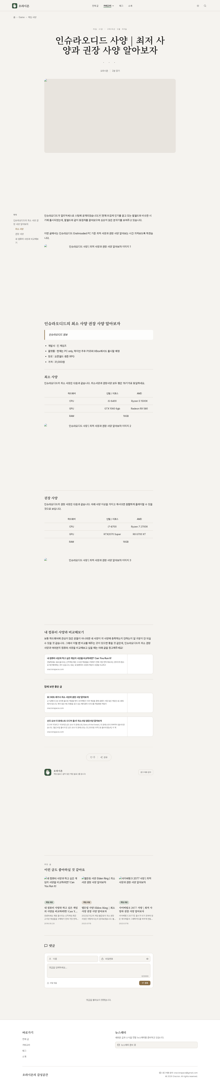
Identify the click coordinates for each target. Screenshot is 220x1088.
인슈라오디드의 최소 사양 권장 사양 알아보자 (25, 222)
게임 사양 (32, 17)
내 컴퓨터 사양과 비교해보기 (26, 241)
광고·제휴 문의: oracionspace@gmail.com (180, 1073)
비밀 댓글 (53, 983)
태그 (121, 6)
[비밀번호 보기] (147, 959)
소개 (130, 6)
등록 (146, 983)
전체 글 (95, 6)
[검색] (205, 6)
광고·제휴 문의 (145, 772)
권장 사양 (19, 234)
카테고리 (107, 6)
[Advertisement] (110, 181)
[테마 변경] (198, 6)
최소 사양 (19, 229)
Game (22, 17)
